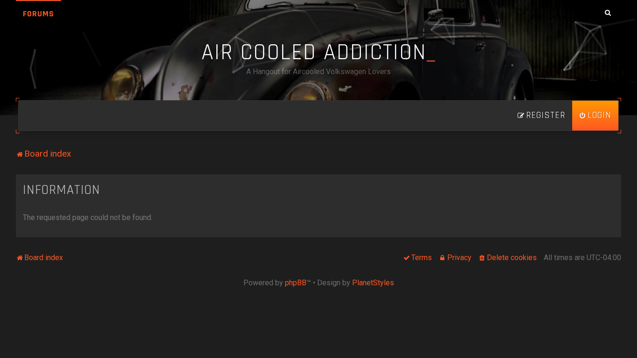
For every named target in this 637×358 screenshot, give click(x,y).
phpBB (295, 282)
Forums (38, 13)
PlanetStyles (373, 282)
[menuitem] (595, 116)
